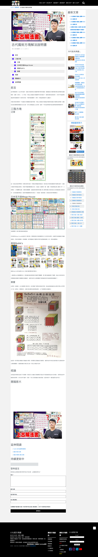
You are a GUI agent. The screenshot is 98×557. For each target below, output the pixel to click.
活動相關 (55, 3)
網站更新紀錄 (30, 544)
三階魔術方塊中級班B (76, 197)
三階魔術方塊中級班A (76, 195)
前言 (16, 55)
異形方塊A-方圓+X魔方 (77, 214)
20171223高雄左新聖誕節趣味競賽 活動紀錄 (79, 94)
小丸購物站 (50, 548)
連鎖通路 (50, 543)
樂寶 (18, 71)
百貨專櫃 (50, 541)
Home (12, 7)
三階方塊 (18, 59)
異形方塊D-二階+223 (76, 223)
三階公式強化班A (75, 206)
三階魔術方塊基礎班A (76, 192)
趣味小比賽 (77, 78)
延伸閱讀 (18, 82)
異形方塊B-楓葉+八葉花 (77, 217)
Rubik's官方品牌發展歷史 (19, 449)
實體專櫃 (81, 86)
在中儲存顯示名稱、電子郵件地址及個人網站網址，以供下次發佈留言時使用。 (31, 506)
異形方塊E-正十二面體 (76, 226)
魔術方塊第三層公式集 (18, 454)
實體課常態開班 (63, 539)
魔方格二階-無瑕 (79, 117)
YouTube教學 (43, 544)
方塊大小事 (41, 3)
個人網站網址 (14, 499)
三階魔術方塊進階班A (76, 200)
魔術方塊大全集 (17, 451)
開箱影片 (18, 78)
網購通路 (80, 88)
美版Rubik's (21, 68)
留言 (12, 474)
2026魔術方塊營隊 (63, 546)
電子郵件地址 (14, 494)
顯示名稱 (13, 489)
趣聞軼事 (17, 7)
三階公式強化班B (75, 209)
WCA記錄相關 (78, 70)
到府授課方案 (62, 542)
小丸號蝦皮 (50, 550)
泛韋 (18, 62)
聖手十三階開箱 (79, 112)
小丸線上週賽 (62, 552)
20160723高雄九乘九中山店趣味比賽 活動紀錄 (79, 104)
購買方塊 (68, 3)
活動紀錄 (77, 60)
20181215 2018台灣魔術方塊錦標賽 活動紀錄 (80, 56)
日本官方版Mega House (25, 65)
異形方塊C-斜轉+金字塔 (77, 220)
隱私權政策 (33, 546)
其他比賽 (81, 60)
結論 (16, 75)
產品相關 (77, 114)
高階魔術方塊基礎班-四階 (77, 212)
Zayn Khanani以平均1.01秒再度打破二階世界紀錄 (79, 66)
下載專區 (36, 544)
